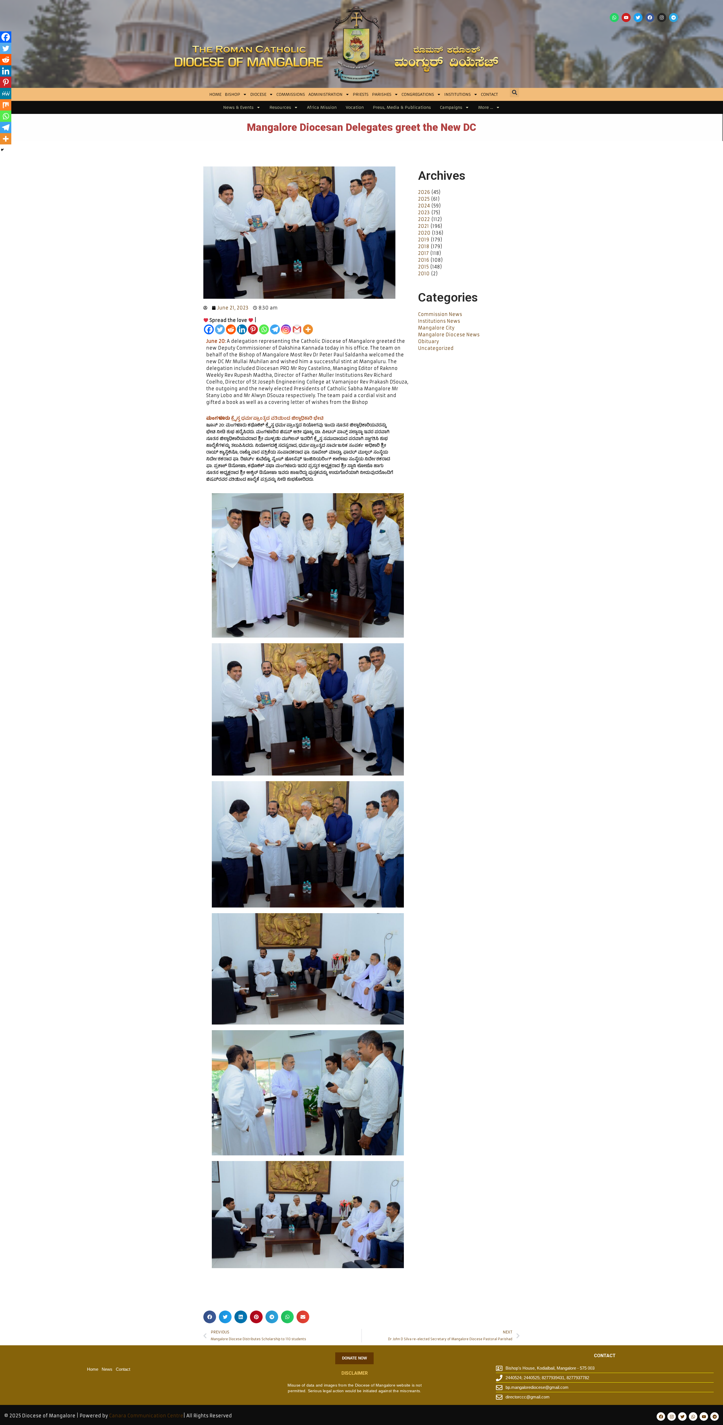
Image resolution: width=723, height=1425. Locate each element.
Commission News (440, 314)
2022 (424, 219)
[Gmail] (297, 329)
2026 (424, 192)
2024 (424, 206)
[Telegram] (673, 17)
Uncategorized (436, 348)
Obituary (428, 341)
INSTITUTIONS (457, 94)
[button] (514, 92)
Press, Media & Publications (402, 107)
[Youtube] (626, 17)
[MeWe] (5, 93)
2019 (423, 239)
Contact (489, 94)
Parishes (381, 94)
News (107, 1369)
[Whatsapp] (614, 17)
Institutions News (439, 321)
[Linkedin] (242, 329)
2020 (424, 233)
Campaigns (451, 107)
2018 (423, 246)
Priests (361, 94)
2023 (424, 212)
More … (485, 107)
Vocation (355, 107)
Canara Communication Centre (146, 1415)
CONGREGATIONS (418, 94)
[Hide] (2, 150)
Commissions (290, 94)
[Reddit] (231, 329)
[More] (308, 329)
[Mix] (5, 105)
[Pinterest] (253, 329)
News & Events (238, 107)
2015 (423, 267)
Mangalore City (436, 328)
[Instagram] (661, 17)
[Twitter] (638, 17)
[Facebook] (649, 17)
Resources (280, 107)
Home (215, 94)
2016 (423, 260)
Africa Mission (322, 107)
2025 (424, 199)
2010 (424, 273)
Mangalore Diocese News (449, 334)
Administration (325, 94)
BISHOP (232, 94)
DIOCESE (258, 94)
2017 (423, 253)
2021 (423, 226)
